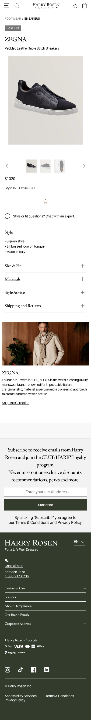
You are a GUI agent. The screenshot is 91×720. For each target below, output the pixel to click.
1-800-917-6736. (17, 576)
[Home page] (45, 5)
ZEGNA (16, 39)
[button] (6, 5)
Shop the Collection (15, 403)
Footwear (13, 18)
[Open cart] (84, 5)
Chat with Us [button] (14, 566)
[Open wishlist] (75, 5)
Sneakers (32, 18)
